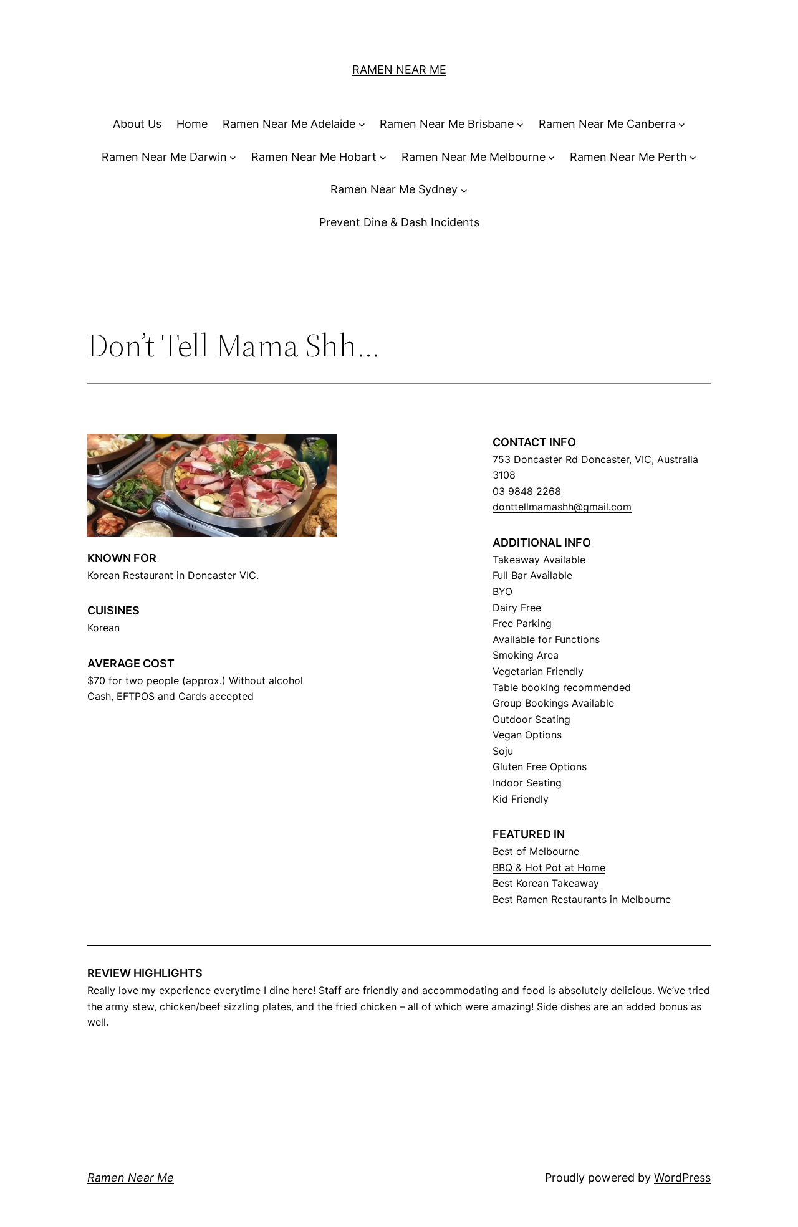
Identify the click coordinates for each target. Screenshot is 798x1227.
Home (192, 123)
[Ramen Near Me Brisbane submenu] (520, 124)
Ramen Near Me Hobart (314, 156)
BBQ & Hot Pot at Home (549, 867)
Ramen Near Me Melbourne (473, 156)
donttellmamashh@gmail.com (562, 506)
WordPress (682, 1177)
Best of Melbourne (536, 851)
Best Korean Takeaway (546, 883)
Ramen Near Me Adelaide (289, 123)
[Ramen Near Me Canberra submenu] (681, 124)
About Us (137, 123)
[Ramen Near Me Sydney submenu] (464, 189)
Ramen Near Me (399, 69)
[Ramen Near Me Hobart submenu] (383, 157)
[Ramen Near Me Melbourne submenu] (551, 157)
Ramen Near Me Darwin (164, 156)
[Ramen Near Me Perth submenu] (693, 157)
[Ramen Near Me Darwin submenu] (232, 157)
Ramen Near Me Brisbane (447, 123)
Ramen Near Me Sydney (394, 189)
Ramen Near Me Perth (628, 156)
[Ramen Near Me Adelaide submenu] (361, 124)
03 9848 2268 (527, 491)
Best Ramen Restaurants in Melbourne (582, 899)
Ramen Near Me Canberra (607, 123)
